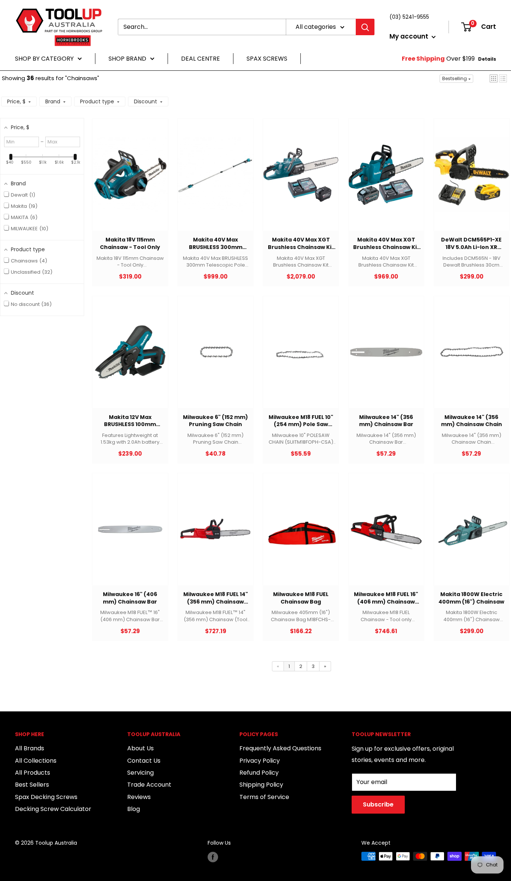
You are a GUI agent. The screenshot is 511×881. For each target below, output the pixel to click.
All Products (32, 772)
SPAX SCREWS (267, 58)
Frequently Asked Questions (280, 748)
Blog (133, 809)
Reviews (139, 797)
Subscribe (378, 804)
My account (409, 36)
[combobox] (202, 27)
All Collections (35, 760)
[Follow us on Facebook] (213, 857)
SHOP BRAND (127, 58)
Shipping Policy (261, 784)
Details (487, 59)
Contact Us (143, 760)
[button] (494, 78)
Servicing (140, 772)
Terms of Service (264, 797)
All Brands (29, 748)
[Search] (365, 27)
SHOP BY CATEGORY (44, 58)
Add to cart (126, 182)
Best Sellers (32, 784)
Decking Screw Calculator (53, 809)
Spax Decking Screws (46, 797)
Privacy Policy (259, 760)
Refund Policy (259, 772)
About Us (140, 748)
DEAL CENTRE (200, 58)
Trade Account (149, 784)
